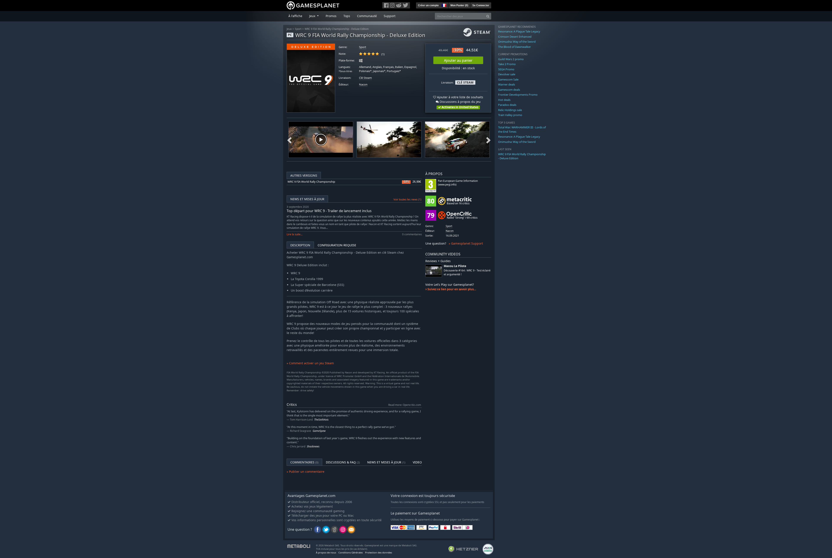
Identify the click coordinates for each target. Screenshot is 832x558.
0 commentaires (412, 234)
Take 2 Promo (507, 64)
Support (389, 16)
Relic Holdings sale (510, 110)
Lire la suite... (294, 234)
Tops (346, 16)
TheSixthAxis (321, 419)
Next (488, 139)
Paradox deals (507, 105)
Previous (289, 139)
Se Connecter (480, 5)
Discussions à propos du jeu (460, 102)
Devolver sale (506, 74)
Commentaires (304, 462)
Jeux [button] (312, 16)
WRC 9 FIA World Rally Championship (311, 182)
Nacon (363, 84)
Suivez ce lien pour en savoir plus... (451, 289)
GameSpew (319, 430)
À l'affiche (295, 16)
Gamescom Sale (508, 79)
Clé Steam (365, 78)
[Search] (487, 16)
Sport (298, 29)
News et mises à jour (307, 199)
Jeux (289, 29)
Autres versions (303, 175)
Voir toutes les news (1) (407, 199)
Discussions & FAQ (343, 462)
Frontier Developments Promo (518, 95)
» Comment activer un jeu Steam (310, 363)
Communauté (367, 16)
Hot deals (504, 100)
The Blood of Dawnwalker (514, 47)
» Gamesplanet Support (466, 243)
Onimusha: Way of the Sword (517, 42)
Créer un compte (428, 5)
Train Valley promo (510, 115)
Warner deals (506, 84)
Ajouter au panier (458, 60)
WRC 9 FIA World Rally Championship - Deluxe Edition (337, 29)
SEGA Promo (506, 69)
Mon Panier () (459, 5)
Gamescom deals (509, 90)
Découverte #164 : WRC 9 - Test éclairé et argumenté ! (467, 272)
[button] (443, 5)
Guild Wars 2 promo (511, 59)
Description (300, 245)
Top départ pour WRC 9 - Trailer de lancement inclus (329, 210)
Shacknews (313, 446)
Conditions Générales (350, 552)
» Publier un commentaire (305, 471)
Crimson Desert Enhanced (514, 37)
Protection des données (378, 552)
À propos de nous (326, 552)
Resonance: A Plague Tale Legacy (519, 31)
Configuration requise (337, 245)
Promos (331, 16)
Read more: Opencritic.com (404, 404)
